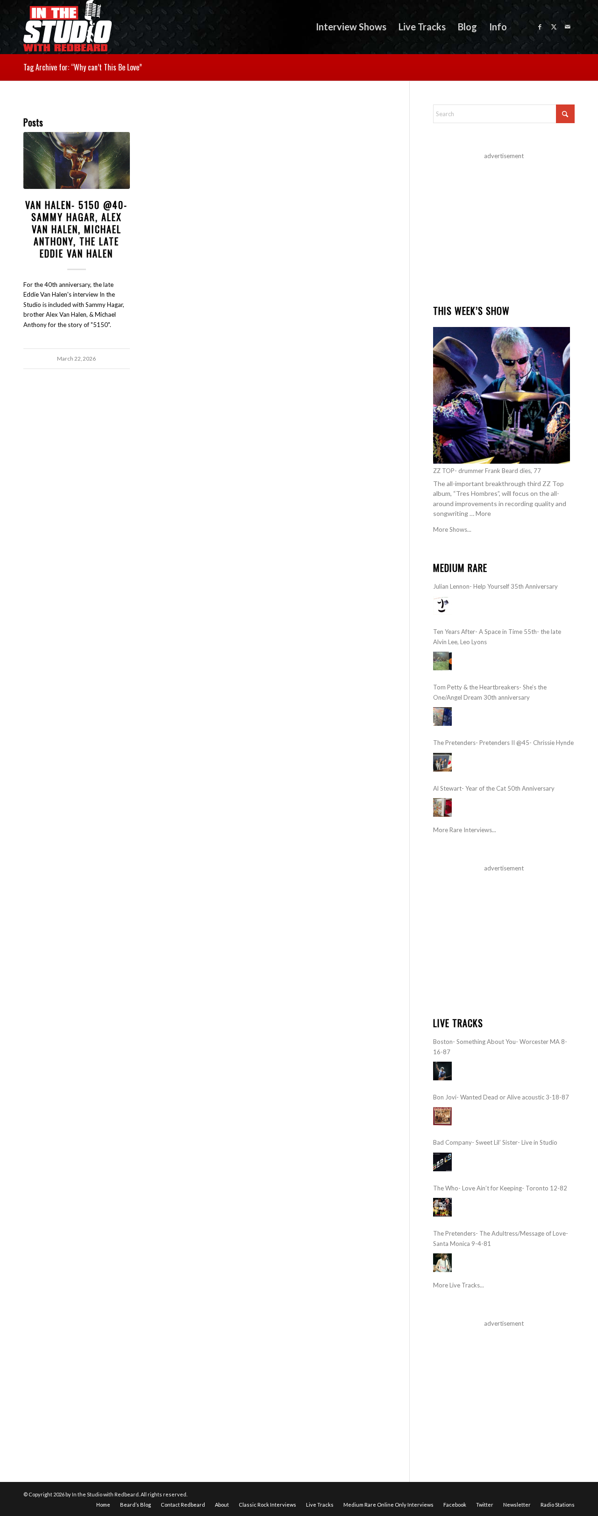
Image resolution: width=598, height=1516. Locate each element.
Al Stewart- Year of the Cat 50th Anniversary (494, 788)
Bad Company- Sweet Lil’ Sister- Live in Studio (495, 1142)
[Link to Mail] (568, 27)
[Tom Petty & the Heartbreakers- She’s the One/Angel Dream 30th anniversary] (442, 716)
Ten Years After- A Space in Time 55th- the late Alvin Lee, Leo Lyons (497, 636)
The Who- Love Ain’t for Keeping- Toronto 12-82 (500, 1188)
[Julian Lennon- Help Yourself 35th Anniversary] (442, 605)
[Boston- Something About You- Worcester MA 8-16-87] (442, 1071)
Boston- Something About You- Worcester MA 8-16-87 (500, 1046)
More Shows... (452, 529)
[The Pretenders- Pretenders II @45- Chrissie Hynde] (442, 762)
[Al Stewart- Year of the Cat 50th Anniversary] (442, 807)
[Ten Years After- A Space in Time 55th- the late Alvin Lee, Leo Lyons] (442, 661)
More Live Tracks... (458, 1285)
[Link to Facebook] (540, 27)
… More (480, 513)
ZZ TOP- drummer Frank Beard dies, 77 (487, 470)
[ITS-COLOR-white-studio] (67, 27)
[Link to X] (554, 27)
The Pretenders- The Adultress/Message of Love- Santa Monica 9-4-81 (500, 1238)
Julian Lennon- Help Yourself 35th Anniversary (495, 586)
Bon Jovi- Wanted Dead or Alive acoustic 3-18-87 (501, 1097)
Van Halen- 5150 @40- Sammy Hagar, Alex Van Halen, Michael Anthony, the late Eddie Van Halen (76, 229)
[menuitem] (351, 27)
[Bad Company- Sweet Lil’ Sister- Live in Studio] (442, 1162)
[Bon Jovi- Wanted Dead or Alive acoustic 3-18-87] (442, 1116)
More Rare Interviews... (464, 830)
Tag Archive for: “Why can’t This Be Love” (82, 67)
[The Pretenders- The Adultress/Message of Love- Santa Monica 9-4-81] (442, 1262)
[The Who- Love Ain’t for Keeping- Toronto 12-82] (442, 1207)
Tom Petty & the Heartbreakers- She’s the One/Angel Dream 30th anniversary (490, 692)
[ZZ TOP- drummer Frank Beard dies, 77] (501, 395)
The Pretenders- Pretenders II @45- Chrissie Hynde (503, 742)
